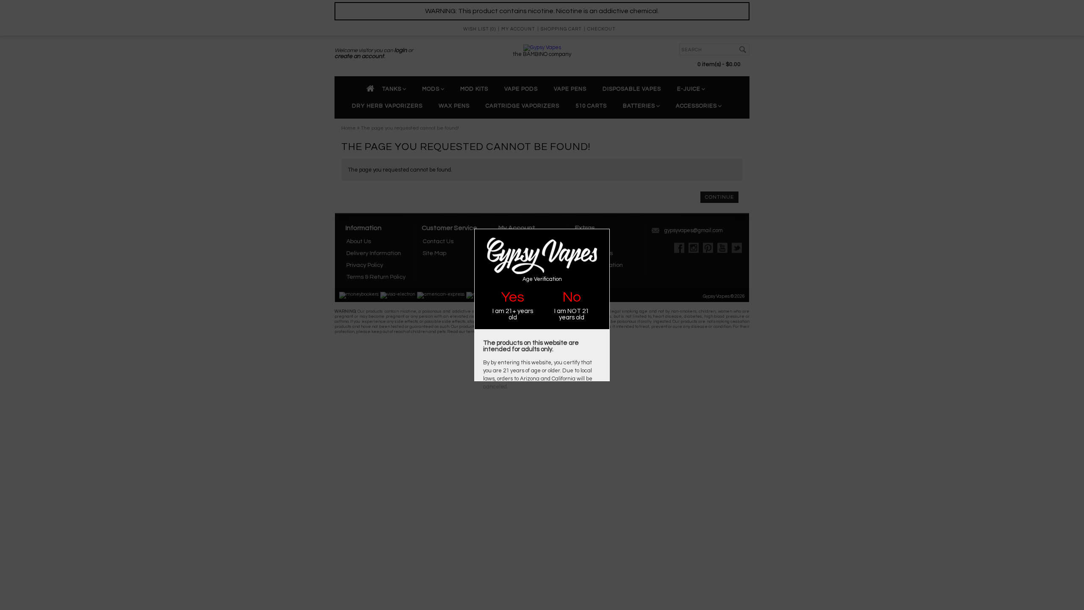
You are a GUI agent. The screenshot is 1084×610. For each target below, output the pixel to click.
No (571, 297)
